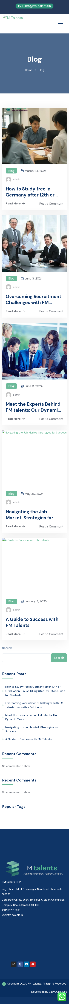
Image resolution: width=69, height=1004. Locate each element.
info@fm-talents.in (34, 6)
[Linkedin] (26, 964)
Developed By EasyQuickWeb (49, 992)
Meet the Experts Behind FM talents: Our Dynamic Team (33, 407)
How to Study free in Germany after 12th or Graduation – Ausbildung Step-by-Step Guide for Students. (33, 192)
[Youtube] (33, 964)
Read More (13, 203)
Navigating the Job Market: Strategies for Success (29, 515)
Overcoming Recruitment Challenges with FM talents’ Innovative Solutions (33, 299)
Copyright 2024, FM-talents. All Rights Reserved (36, 983)
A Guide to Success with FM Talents (32, 622)
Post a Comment (51, 204)
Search (7, 648)
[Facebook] (20, 964)
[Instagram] (13, 964)
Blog (11, 171)
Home (28, 70)
